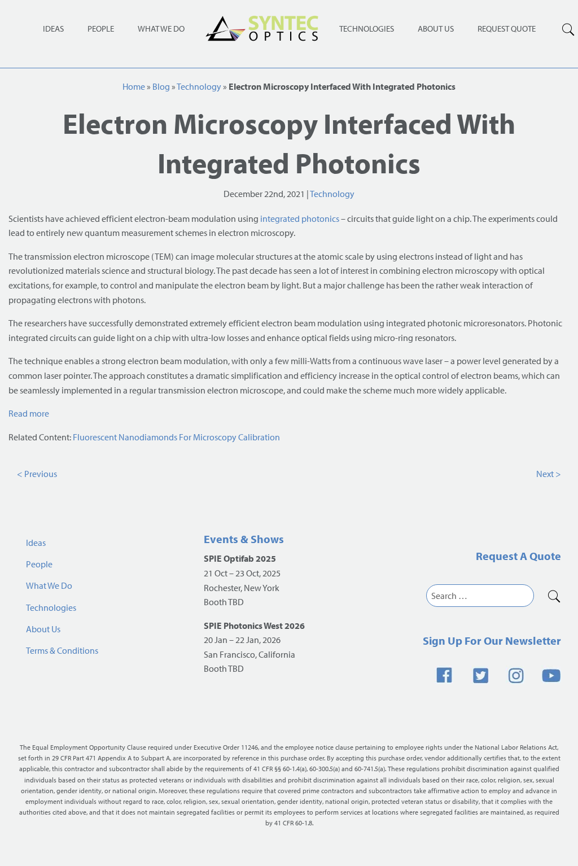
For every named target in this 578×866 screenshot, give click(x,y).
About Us (436, 28)
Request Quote (507, 28)
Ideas (53, 28)
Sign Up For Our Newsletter (492, 640)
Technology (199, 86)
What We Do (161, 28)
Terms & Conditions (62, 650)
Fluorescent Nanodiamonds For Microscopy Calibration (176, 437)
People (100, 28)
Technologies (366, 28)
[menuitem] (366, 28)
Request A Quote (518, 556)
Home (133, 86)
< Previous (37, 473)
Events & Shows (244, 539)
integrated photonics (299, 218)
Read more (28, 413)
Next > (548, 473)
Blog (161, 86)
